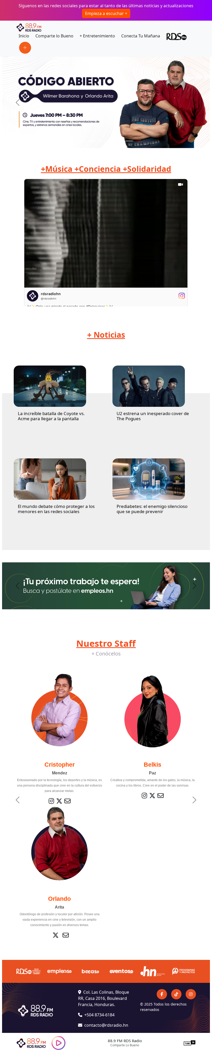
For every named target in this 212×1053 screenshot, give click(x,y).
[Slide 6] (129, 141)
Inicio (24, 36)
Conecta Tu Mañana (140, 36)
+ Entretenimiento (97, 36)
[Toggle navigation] (25, 48)
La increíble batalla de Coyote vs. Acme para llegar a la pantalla (51, 416)
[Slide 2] (92, 141)
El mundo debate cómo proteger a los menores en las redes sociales (56, 508)
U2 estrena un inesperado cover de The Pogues (153, 416)
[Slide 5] (120, 141)
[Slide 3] (101, 141)
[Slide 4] (111, 141)
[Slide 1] (83, 141)
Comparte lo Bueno (54, 36)
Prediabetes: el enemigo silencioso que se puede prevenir (152, 508)
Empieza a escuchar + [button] (106, 13)
